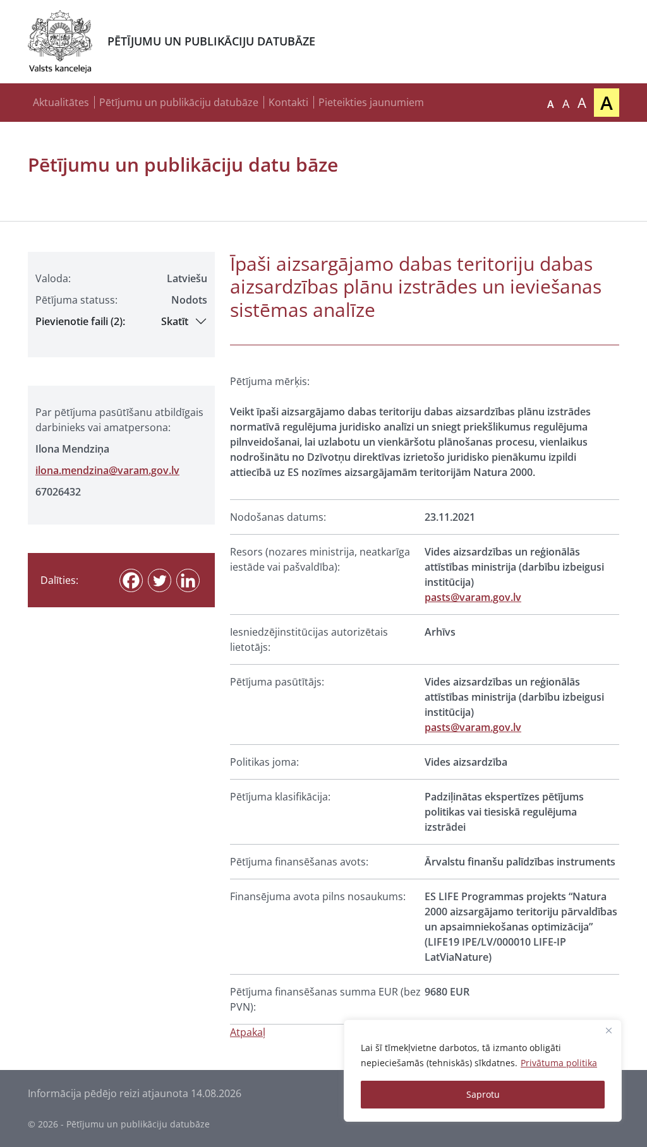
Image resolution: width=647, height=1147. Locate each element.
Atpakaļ (247, 1032)
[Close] (608, 1030)
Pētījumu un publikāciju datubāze (178, 102)
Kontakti (288, 102)
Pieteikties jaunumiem (371, 102)
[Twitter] (159, 580)
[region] (483, 1070)
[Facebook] (131, 580)
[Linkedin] (188, 580)
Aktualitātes (61, 102)
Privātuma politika (559, 1063)
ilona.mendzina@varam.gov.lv (107, 470)
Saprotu (483, 1094)
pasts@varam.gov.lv (473, 597)
